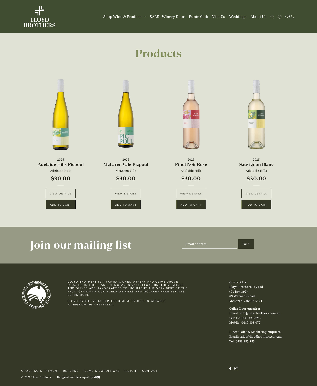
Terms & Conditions (101, 370)
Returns (71, 370)
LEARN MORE (78, 294)
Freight (131, 370)
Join (246, 244)
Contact (150, 370)
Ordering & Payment (40, 370)
